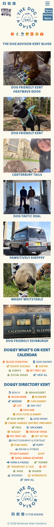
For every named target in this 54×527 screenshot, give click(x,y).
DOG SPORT (17, 418)
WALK (19, 471)
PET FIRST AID (37, 370)
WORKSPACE (39, 475)
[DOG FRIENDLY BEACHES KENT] (22, 34)
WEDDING (17, 475)
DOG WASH (40, 418)
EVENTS (16, 370)
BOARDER (40, 397)
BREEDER (16, 401)
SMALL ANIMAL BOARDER (28, 458)
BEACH (15, 392)
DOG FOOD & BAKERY (28, 414)
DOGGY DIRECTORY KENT (27, 384)
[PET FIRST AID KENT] (42, 34)
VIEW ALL (41, 375)
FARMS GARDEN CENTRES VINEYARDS (30, 423)
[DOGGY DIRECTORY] (32, 34)
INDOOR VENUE (38, 432)
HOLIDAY (15, 432)
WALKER (36, 471)
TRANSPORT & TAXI (22, 466)
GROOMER (35, 427)
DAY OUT (35, 405)
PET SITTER (41, 436)
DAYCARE (28, 410)
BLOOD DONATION (16, 362)
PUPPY (39, 445)
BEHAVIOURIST (37, 392)
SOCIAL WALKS (19, 375)
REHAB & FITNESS (28, 449)
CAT (19, 405)
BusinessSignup (47, 16)
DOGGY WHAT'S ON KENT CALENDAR (27, 352)
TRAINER (42, 462)
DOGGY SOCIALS (19, 366)
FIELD (18, 427)
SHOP (40, 453)
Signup (48, 10)
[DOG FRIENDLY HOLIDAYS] (37, 34)
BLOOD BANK (18, 397)
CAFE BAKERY (38, 401)
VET (44, 466)
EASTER (43, 366)
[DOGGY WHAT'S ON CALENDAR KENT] (12, 34)
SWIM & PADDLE (19, 462)
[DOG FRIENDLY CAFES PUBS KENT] (27, 34)
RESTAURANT (21, 453)
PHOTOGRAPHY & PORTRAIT (28, 440)
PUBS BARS (20, 445)
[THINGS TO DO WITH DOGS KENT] (17, 34)
